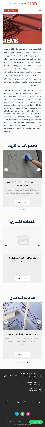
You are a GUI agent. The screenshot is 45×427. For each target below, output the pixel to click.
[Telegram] (17, 414)
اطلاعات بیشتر (22, 202)
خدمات (32, 402)
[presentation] (6, 169)
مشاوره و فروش (9, 10)
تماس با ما (9, 402)
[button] (39, 29)
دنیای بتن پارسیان (17, 4)
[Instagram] (28, 414)
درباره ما (17, 402)
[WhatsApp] (22, 414)
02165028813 (33, 391)
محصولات (39, 402)
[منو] (40, 11)
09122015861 (33, 385)
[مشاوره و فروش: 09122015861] (40, 384)
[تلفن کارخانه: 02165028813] (40, 390)
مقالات (24, 402)
